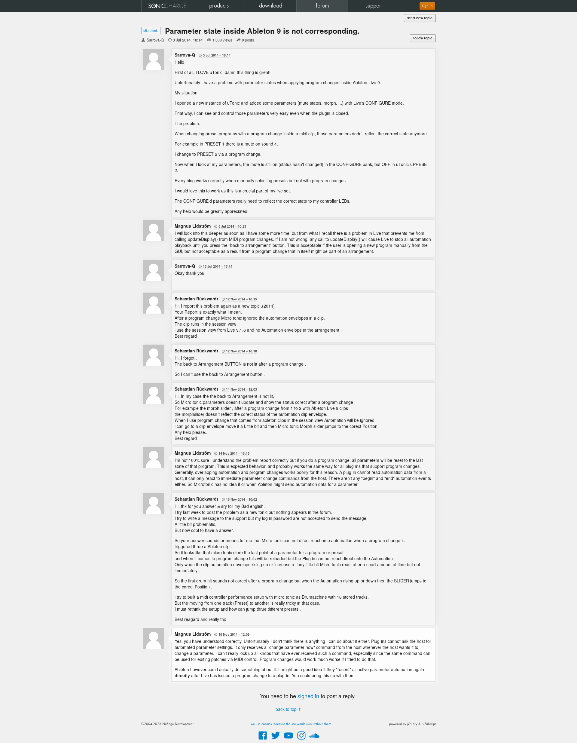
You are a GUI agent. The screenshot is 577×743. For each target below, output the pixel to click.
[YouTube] (288, 740)
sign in (427, 6)
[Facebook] (263, 740)
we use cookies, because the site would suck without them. (291, 724)
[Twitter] (276, 740)
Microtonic (150, 30)
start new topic (419, 17)
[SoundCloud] (314, 740)
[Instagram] (301, 740)
